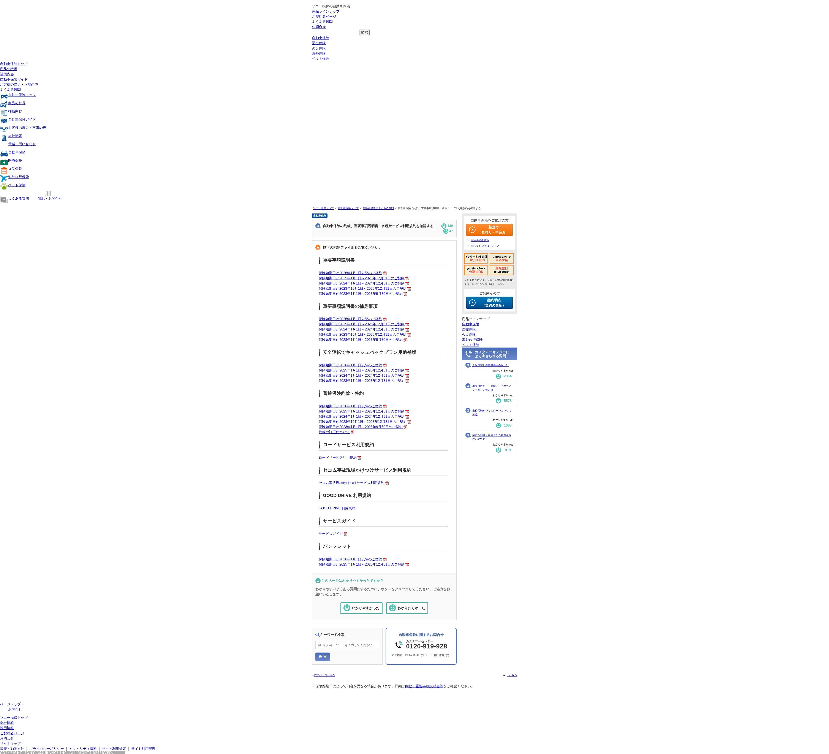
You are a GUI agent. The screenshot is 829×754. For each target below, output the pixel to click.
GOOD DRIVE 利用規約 (337, 508)
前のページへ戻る (324, 675)
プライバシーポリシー (46, 749)
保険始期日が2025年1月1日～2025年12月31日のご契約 (362, 278)
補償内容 (7, 74)
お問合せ (319, 27)
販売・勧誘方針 (12, 749)
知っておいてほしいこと (485, 245)
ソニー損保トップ (323, 208)
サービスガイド (331, 534)
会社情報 (15, 136)
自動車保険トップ (14, 64)
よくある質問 (322, 22)
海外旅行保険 (18, 177)
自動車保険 (320, 38)
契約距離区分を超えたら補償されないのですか (491, 437)
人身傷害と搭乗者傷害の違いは (490, 365)
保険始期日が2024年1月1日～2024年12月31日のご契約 (362, 283)
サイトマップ (10, 743)
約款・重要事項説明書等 (424, 686)
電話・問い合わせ (22, 144)
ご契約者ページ (324, 16)
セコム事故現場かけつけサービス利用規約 (351, 483)
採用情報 (7, 728)
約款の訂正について (334, 432)
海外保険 (319, 53)
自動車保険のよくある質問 (378, 208)
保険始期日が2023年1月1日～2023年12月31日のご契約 (362, 381)
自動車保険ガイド (14, 79)
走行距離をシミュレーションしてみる (491, 412)
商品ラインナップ (326, 11)
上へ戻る (512, 675)
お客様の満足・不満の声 (19, 84)
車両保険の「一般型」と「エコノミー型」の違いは (491, 387)
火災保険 (319, 48)
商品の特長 (8, 69)
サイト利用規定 (114, 749)
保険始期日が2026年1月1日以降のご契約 (350, 273)
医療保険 (319, 43)
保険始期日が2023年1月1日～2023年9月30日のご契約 (361, 294)
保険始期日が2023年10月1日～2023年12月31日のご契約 (363, 288)
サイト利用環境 (143, 749)
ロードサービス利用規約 (338, 457)
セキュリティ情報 (83, 749)
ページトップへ (12, 704)
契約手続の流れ (480, 240)
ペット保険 (320, 58)
